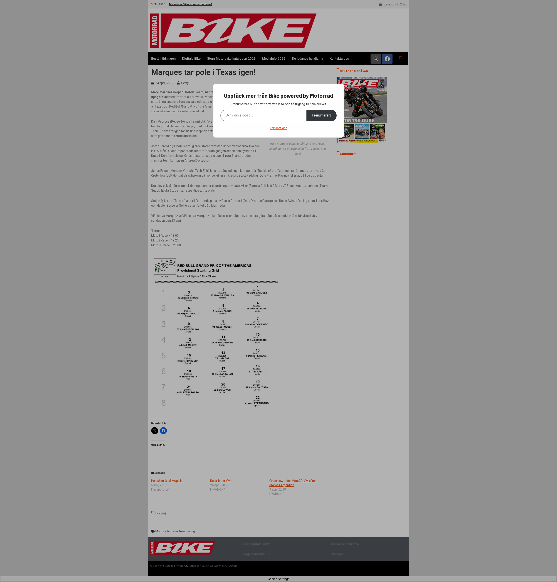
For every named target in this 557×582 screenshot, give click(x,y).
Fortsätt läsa (278, 128)
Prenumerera (321, 115)
